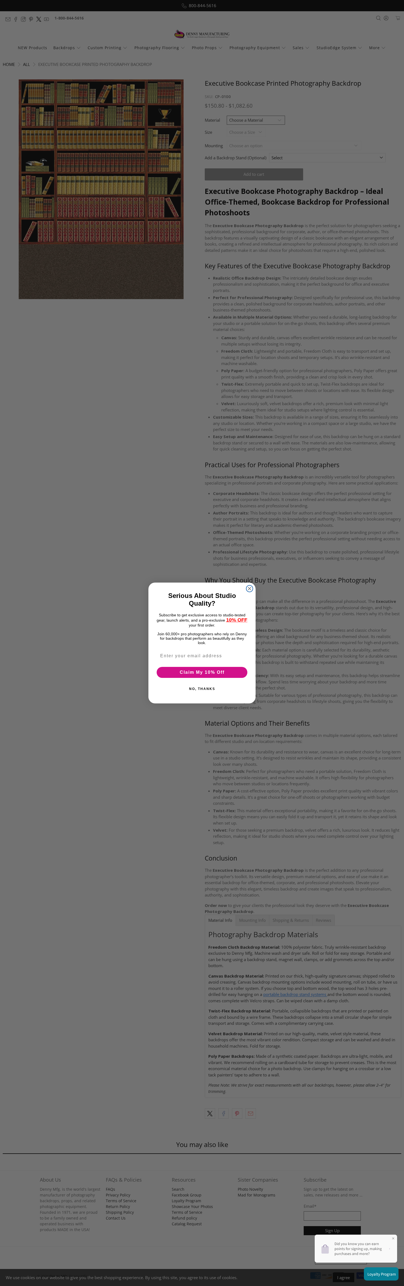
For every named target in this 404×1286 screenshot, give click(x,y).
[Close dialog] (249, 588)
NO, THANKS (202, 689)
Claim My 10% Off (202, 672)
